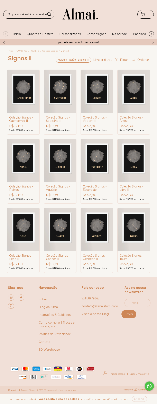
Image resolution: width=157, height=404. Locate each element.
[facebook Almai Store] (21, 298)
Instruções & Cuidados (55, 315)
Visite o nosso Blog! (95, 314)
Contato (44, 342)
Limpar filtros (102, 60)
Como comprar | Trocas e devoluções (57, 324)
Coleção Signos (50, 51)
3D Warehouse (49, 349)
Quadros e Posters (40, 34)
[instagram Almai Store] (11, 298)
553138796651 (91, 298)
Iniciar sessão (117, 373)
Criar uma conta (139, 373)
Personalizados (70, 34)
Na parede (119, 34)
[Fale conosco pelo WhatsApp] (149, 386)
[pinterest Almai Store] (11, 306)
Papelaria (139, 34)
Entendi (139, 398)
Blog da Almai (48, 307)
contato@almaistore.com (100, 306)
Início (17, 34)
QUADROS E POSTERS (28, 51)
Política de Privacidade (55, 334)
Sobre (43, 299)
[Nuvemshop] (136, 390)
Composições (96, 34)
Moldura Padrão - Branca (72, 59)
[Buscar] (49, 14)
